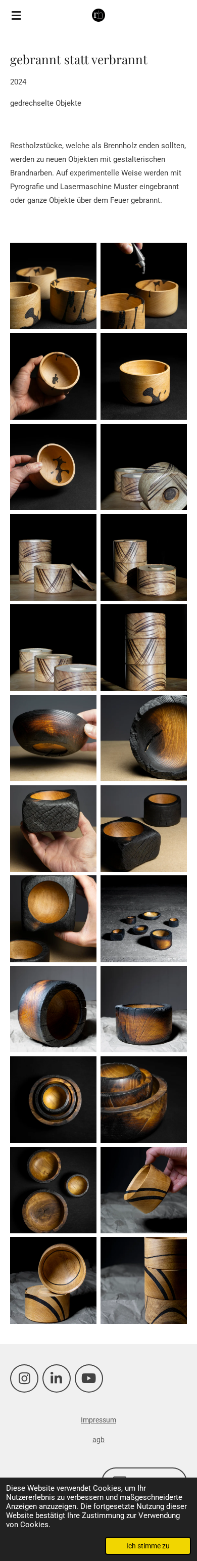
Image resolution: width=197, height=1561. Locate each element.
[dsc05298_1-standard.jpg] (53, 647)
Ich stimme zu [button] (148, 1546)
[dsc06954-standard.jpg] (53, 286)
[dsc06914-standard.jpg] (53, 376)
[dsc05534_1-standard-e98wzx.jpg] (53, 1009)
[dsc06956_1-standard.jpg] (143, 286)
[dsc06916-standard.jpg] (143, 376)
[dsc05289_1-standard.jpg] (53, 557)
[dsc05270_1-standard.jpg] (143, 647)
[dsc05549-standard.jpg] (53, 1280)
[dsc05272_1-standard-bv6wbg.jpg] (143, 557)
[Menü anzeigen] (16, 15)
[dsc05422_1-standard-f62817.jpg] (143, 738)
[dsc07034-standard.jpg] (53, 1190)
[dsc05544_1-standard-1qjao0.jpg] (143, 1280)
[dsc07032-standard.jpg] (143, 1099)
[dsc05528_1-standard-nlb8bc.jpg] (143, 1009)
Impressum (98, 1420)
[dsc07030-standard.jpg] (53, 1099)
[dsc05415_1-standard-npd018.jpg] (53, 738)
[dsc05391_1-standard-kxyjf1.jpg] (53, 919)
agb (98, 1440)
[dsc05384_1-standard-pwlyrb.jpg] (143, 828)
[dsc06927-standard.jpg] (53, 467)
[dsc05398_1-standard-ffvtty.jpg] (53, 828)
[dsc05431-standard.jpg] (143, 919)
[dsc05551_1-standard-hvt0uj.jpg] (143, 1190)
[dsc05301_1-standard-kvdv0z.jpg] (143, 467)
